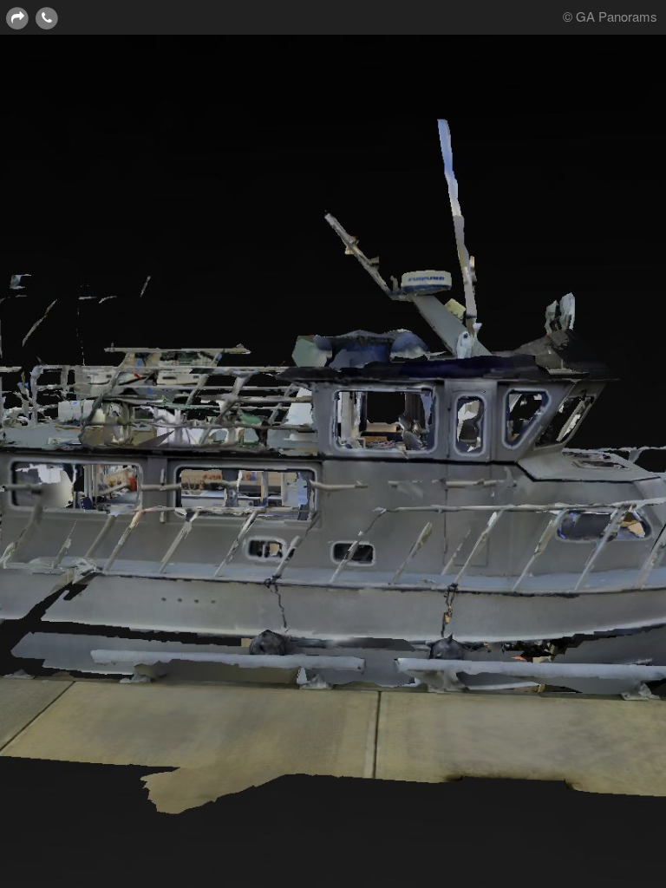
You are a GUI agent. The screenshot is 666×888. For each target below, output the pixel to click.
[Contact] (47, 16)
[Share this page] (17, 16)
